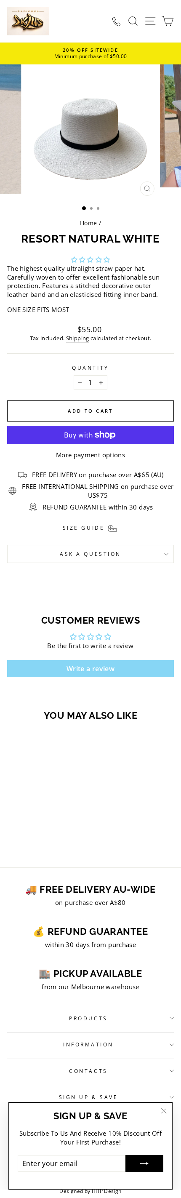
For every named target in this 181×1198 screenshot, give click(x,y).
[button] (90, 259)
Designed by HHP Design (90, 1191)
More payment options (90, 455)
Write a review (90, 668)
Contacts (88, 1070)
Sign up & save (88, 1097)
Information (88, 1044)
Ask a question (90, 553)
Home (88, 223)
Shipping (77, 338)
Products (88, 1018)
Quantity (90, 367)
